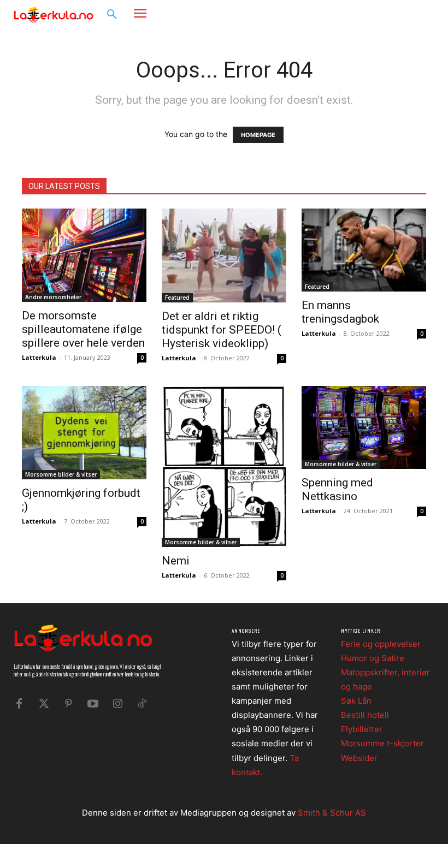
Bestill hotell (365, 715)
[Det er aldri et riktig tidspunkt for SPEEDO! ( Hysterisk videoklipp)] (224, 255)
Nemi (176, 560)
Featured (177, 297)
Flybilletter (361, 729)
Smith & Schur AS (332, 812)
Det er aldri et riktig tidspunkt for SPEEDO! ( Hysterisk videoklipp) (221, 330)
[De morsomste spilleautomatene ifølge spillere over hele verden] (84, 255)
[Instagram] (407, 14)
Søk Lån (356, 701)
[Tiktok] (142, 703)
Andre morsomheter (53, 297)
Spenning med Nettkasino (337, 489)
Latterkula (39, 357)
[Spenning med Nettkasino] (364, 427)
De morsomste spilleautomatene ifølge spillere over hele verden (83, 329)
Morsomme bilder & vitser (61, 474)
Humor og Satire (372, 658)
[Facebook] (391, 14)
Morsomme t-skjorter (382, 743)
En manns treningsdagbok (340, 312)
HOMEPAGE (258, 135)
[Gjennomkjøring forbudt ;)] (84, 432)
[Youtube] (92, 703)
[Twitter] (43, 703)
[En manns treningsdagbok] (364, 250)
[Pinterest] (68, 703)
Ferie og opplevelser (381, 644)
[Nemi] (224, 466)
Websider (359, 758)
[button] (112, 15)
